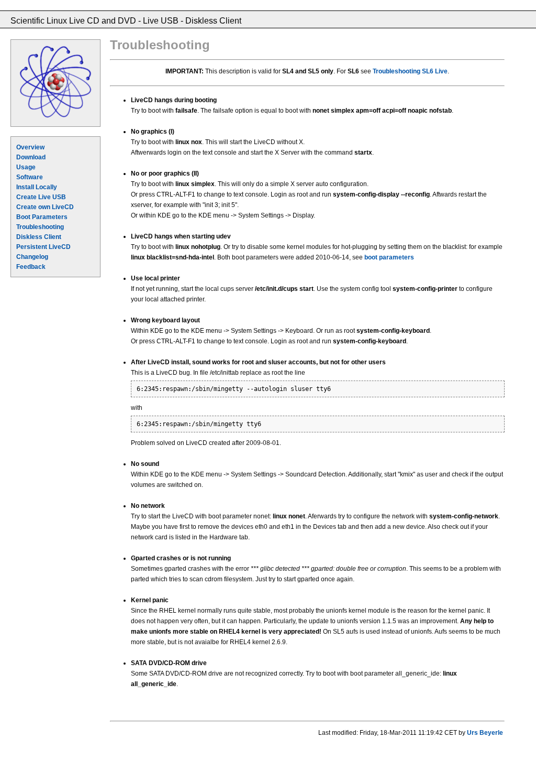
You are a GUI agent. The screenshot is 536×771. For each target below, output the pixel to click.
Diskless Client (38, 237)
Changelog (32, 256)
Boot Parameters (42, 217)
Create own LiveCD (45, 207)
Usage (26, 167)
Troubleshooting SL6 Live (410, 71)
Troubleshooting (40, 227)
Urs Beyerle (485, 732)
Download (31, 157)
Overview (30, 147)
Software (29, 177)
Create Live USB (41, 197)
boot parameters (389, 257)
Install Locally (36, 187)
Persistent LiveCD (43, 247)
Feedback (31, 266)
